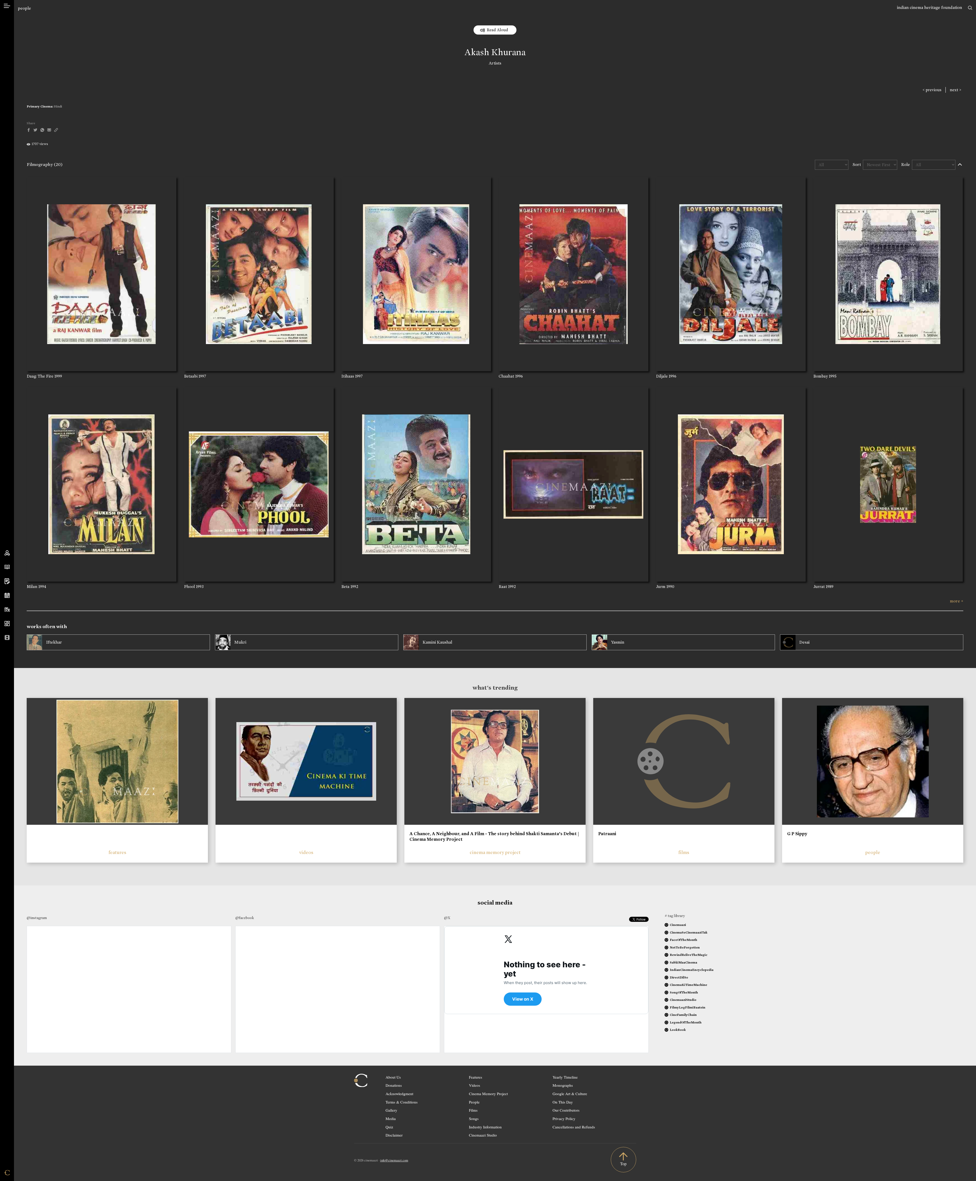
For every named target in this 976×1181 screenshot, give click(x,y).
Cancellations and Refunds (574, 1126)
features (117, 852)
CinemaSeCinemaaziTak (688, 932)
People (474, 1102)
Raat (503, 586)
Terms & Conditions (402, 1102)
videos (306, 852)
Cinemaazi (678, 925)
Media (391, 1118)
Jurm (660, 586)
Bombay (820, 376)
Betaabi (190, 376)
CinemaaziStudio (683, 1000)
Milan (32, 586)
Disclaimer (394, 1135)
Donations (394, 1085)
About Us (393, 1077)
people (24, 8)
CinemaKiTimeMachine (688, 985)
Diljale (662, 376)
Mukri (240, 642)
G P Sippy (797, 833)
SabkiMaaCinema (683, 962)
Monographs (563, 1085)
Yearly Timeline (565, 1077)
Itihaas (347, 376)
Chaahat (506, 376)
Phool (189, 586)
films (683, 852)
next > (955, 89)
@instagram (37, 917)
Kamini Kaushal (437, 642)
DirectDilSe (679, 977)
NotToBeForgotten (685, 947)
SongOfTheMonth (684, 992)
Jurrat (819, 586)
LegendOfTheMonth (686, 1022)
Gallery (391, 1110)
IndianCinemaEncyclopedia (691, 970)
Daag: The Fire (40, 376)
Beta (345, 586)
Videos (474, 1085)
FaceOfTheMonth (683, 940)
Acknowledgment (399, 1093)
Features (475, 1077)
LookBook (678, 1030)
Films (473, 1110)
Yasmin (617, 642)
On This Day (563, 1102)
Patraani (607, 833)
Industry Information (485, 1126)
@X (447, 917)
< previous (932, 89)
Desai (804, 642)
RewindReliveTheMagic (688, 955)
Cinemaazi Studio (483, 1135)
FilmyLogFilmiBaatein (687, 1007)
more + (956, 601)
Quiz (389, 1126)
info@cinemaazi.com (394, 1160)
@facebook (244, 917)
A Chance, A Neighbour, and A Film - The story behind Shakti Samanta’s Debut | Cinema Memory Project (494, 836)
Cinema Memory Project (488, 1093)
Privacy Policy (564, 1118)
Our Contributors (566, 1110)
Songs (474, 1118)
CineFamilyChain (683, 1015)
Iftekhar (54, 642)
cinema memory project (495, 852)
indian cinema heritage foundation (929, 7)
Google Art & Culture (570, 1093)
